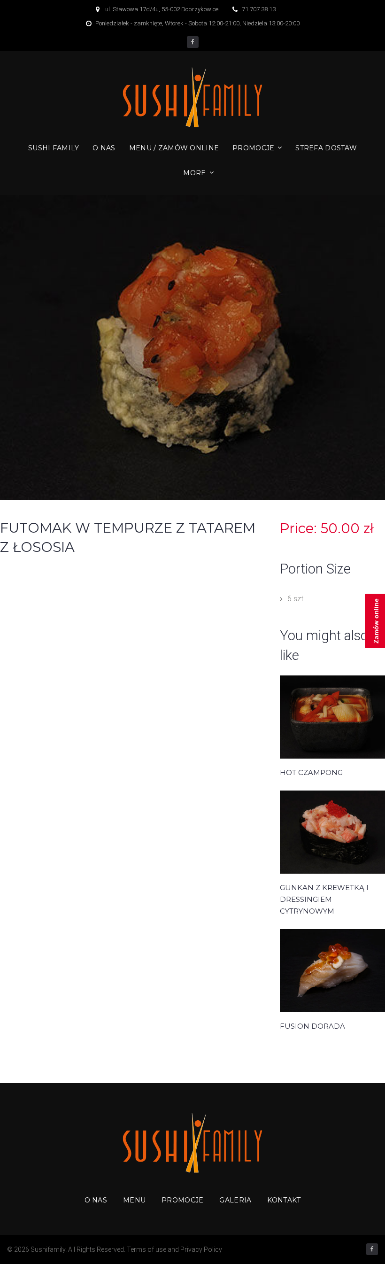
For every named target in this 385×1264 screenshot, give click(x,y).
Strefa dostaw (326, 148)
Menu (134, 1200)
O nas (103, 148)
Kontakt (283, 1200)
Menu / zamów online (174, 148)
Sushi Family (53, 148)
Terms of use (146, 1249)
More (194, 173)
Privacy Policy (201, 1249)
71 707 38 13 (259, 9)
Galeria (235, 1200)
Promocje (253, 148)
